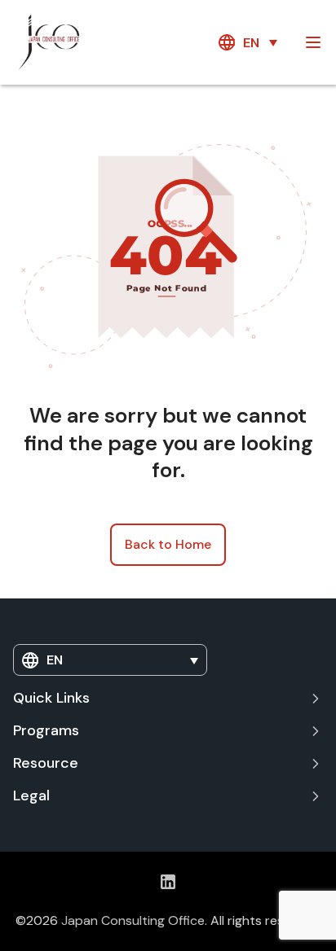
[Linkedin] (168, 881)
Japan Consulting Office (133, 920)
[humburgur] (313, 42)
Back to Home (168, 544)
